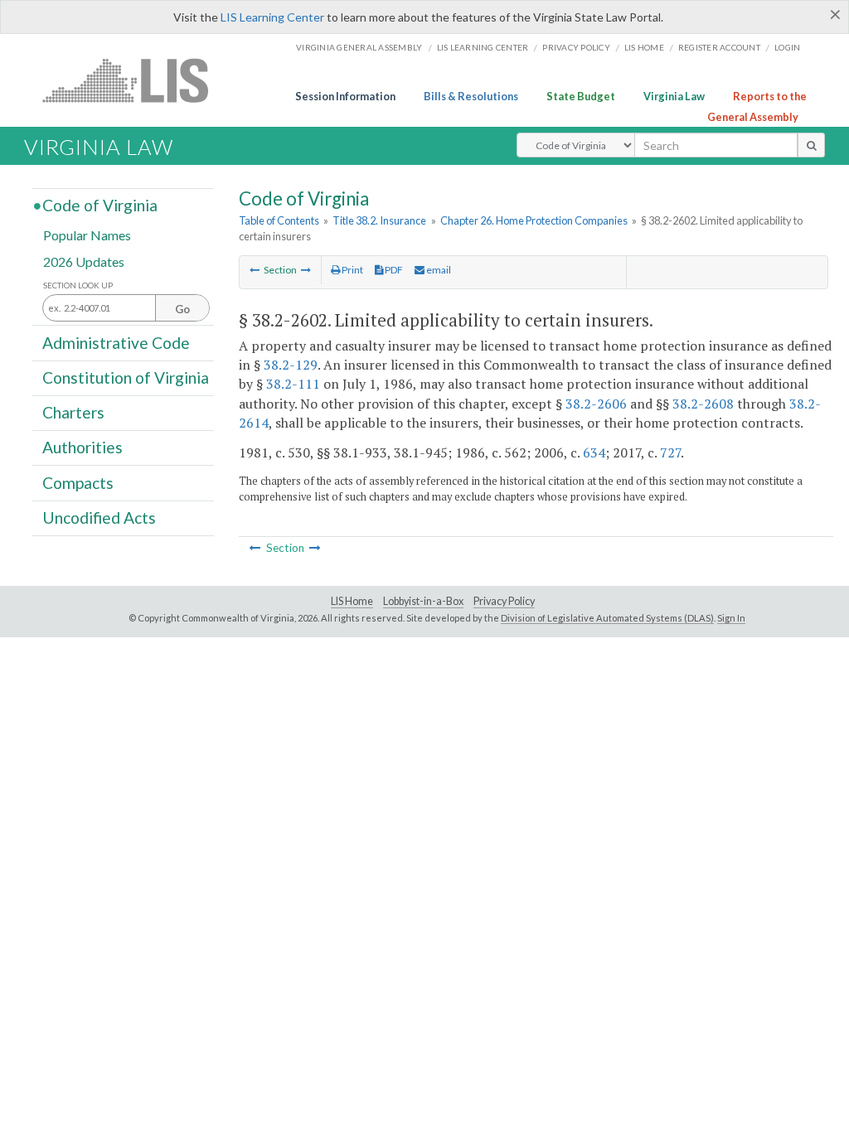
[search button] (811, 145)
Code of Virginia (100, 205)
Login (787, 47)
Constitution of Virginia (125, 377)
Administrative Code (116, 341)
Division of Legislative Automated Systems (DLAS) (607, 617)
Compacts (78, 481)
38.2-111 (293, 384)
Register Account (719, 47)
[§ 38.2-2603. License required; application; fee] (306, 270)
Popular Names (87, 235)
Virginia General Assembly (359, 47)
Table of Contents (279, 220)
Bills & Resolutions (471, 96)
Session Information (345, 96)
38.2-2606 (596, 403)
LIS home (644, 47)
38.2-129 (291, 365)
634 (594, 452)
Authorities (82, 447)
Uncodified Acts (99, 517)
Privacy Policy (576, 47)
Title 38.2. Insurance (379, 220)
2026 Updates (83, 260)
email (437, 270)
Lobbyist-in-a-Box (423, 601)
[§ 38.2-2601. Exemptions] (255, 270)
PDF (393, 270)
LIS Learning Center (272, 17)
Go (182, 309)
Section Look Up (78, 285)
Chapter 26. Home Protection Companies (534, 220)
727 (670, 452)
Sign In (731, 617)
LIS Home (352, 601)
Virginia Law (674, 96)
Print (351, 270)
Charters (73, 412)
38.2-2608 (703, 403)
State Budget (580, 96)
